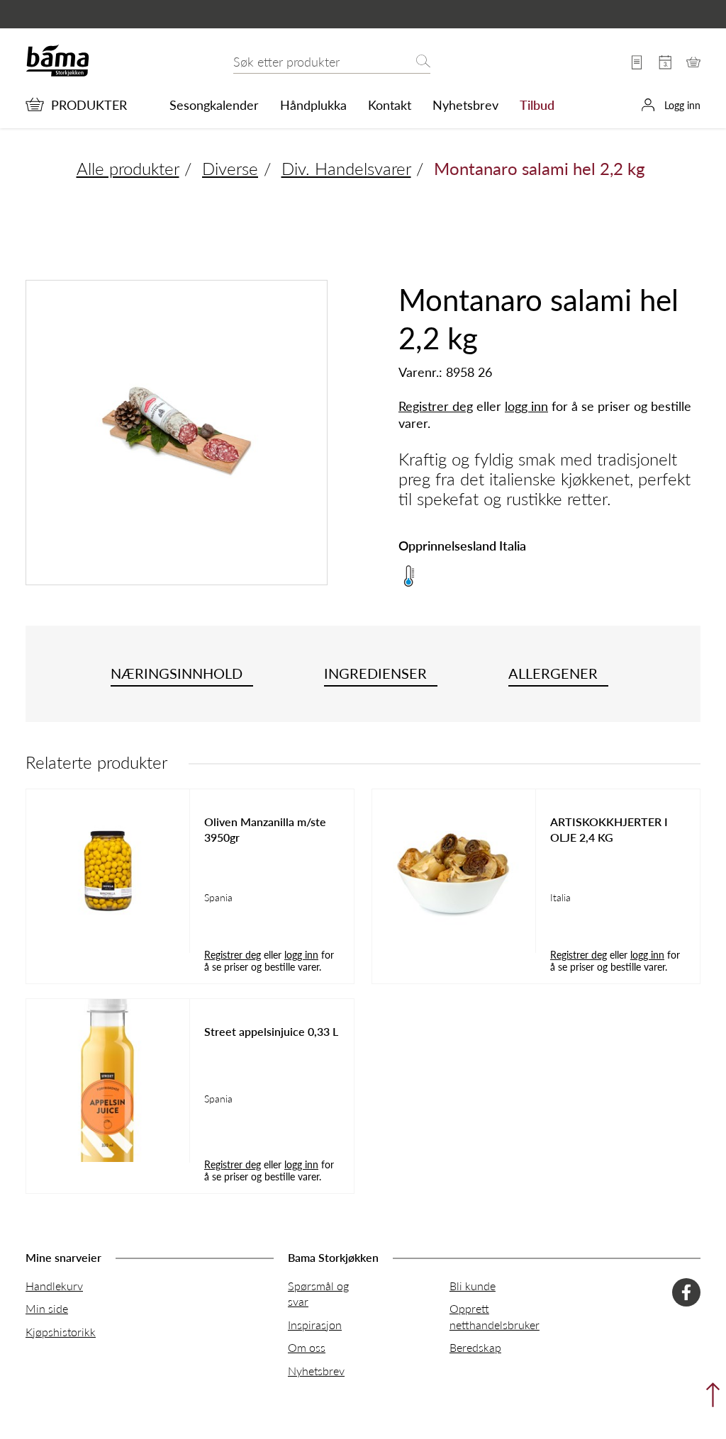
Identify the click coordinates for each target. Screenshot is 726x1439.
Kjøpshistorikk (61, 1332)
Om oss (306, 1347)
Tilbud (537, 105)
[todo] (709, 1398)
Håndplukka (313, 105)
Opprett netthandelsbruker (494, 1316)
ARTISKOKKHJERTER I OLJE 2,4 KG (609, 829)
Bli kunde (472, 1285)
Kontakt (389, 105)
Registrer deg (435, 405)
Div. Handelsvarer (346, 168)
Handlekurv (54, 1285)
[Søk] (423, 62)
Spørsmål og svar (318, 1293)
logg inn (526, 405)
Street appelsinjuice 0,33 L (271, 1031)
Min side (47, 1308)
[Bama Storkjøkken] (57, 73)
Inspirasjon (315, 1324)
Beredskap (475, 1347)
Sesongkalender (214, 105)
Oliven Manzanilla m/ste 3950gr (265, 829)
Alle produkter (128, 168)
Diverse (230, 168)
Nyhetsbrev (465, 105)
